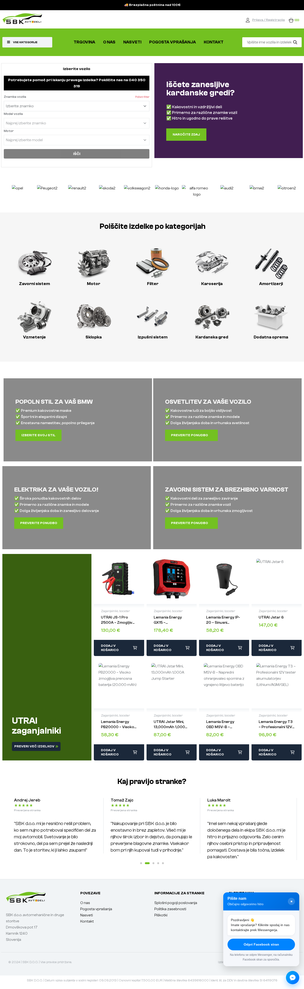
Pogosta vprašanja (96, 909)
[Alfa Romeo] (167, 193)
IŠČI (76, 154)
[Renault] (47, 193)
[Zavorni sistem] (34, 263)
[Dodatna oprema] (270, 316)
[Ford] (286, 193)
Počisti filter (142, 96)
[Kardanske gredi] (211, 316)
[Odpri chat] (292, 977)
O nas (85, 903)
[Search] (295, 42)
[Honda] (137, 193)
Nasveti (86, 915)
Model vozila (13, 114)
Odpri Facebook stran (261, 944)
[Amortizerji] (270, 263)
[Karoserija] (211, 263)
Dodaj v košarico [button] (110, 648)
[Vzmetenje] (34, 316)
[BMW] (227, 193)
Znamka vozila (15, 97)
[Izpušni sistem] (152, 316)
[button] (141, 863)
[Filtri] (152, 263)
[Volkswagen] (107, 193)
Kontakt (87, 921)
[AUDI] (197, 193)
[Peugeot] (17, 193)
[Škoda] (77, 193)
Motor (9, 131)
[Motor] (93, 263)
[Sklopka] (93, 316)
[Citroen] (257, 193)
